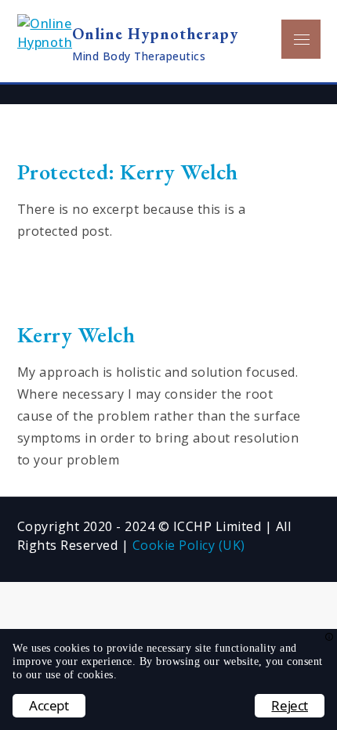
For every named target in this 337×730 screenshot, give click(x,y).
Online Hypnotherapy (155, 33)
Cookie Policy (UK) (188, 545)
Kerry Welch (76, 334)
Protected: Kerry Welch (127, 171)
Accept (49, 705)
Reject (289, 705)
